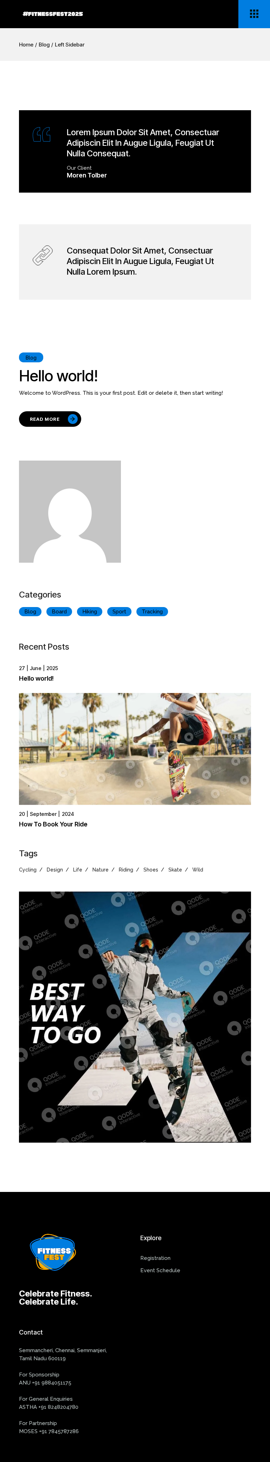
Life (77, 870)
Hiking (89, 611)
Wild (197, 870)
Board (59, 611)
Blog (31, 358)
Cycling (28, 870)
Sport (119, 611)
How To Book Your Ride (53, 824)
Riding (126, 870)
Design (55, 870)
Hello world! (58, 376)
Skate (175, 870)
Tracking (152, 611)
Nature (100, 870)
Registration (155, 1258)
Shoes (150, 870)
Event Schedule (160, 1270)
